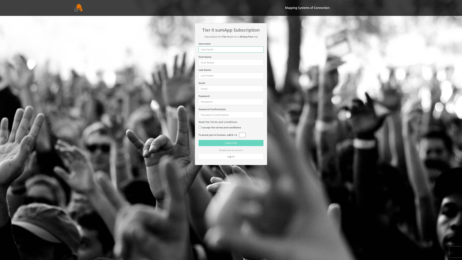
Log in (231, 156)
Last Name (205, 70)
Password (204, 96)
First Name (205, 56)
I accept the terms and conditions (221, 127)
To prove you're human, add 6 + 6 (218, 134)
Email (202, 83)
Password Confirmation (212, 109)
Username (205, 43)
